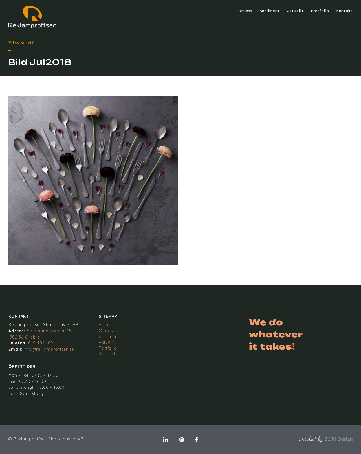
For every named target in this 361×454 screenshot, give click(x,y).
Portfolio (320, 11)
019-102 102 (40, 343)
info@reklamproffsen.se (49, 349)
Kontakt (344, 11)
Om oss (245, 11)
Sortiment (270, 11)
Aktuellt (295, 11)
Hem (103, 324)
